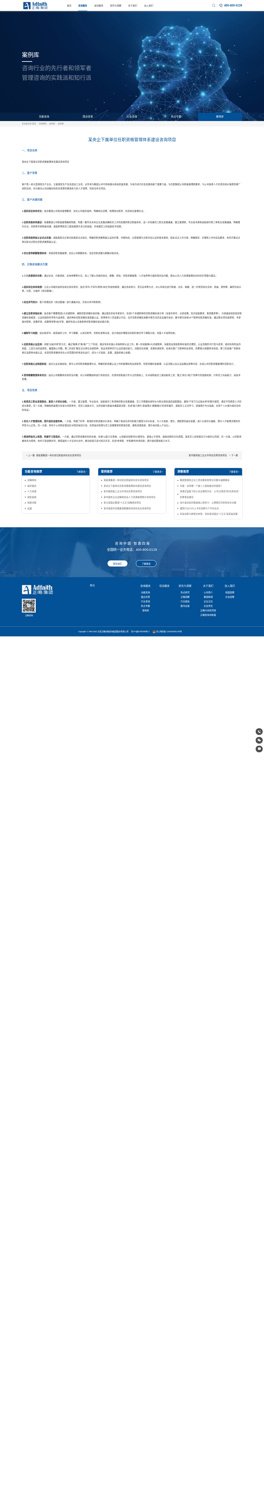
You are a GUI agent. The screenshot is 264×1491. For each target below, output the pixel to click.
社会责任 (208, 606)
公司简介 (208, 592)
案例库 (220, 116)
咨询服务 (82, 6)
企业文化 (208, 601)
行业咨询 (132, 116)
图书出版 (185, 606)
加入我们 (148, 6)
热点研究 (185, 592)
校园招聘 (229, 592)
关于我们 (132, 6)
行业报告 (185, 601)
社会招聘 (229, 597)
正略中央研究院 (208, 610)
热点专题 (176, 116)
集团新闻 (208, 597)
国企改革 (88, 116)
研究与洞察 (115, 6)
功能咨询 (44, 116)
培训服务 (98, 6)
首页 (69, 6)
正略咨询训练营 (208, 615)
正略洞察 (185, 597)
